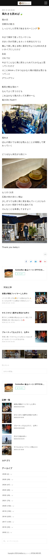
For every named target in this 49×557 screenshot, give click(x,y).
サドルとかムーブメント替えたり (26, 447)
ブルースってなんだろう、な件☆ (15, 332)
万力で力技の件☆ (20, 436)
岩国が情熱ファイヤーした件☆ (15, 293)
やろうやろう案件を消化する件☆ (15, 312)
